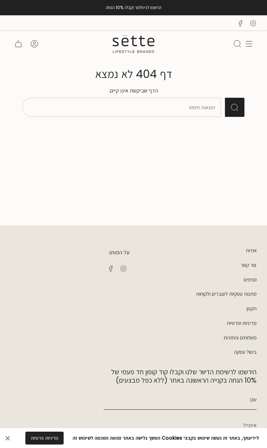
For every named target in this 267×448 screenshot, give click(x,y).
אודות (251, 250)
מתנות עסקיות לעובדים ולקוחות (226, 293)
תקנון (251, 308)
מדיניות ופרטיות (242, 323)
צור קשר (249, 265)
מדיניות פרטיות (44, 437)
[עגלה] (18, 44)
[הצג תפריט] (249, 44)
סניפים (250, 279)
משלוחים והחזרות (240, 337)
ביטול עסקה (245, 351)
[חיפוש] (235, 107)
